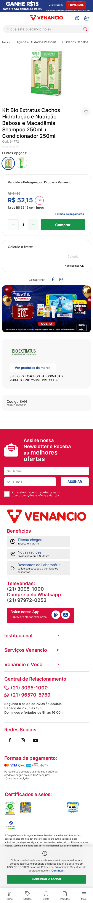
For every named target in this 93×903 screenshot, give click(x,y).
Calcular (73, 256)
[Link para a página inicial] (6, 42)
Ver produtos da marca (33, 368)
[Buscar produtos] (86, 29)
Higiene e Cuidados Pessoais (36, 42)
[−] (13, 224)
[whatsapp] (61, 279)
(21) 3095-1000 (25, 589)
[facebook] (53, 279)
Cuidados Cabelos (75, 42)
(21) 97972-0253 (26, 600)
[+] (33, 224)
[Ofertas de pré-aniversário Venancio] (46, 307)
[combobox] (46, 29)
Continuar (57, 870)
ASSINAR (74, 482)
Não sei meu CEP (75, 265)
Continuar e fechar (46, 879)
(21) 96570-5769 (30, 695)
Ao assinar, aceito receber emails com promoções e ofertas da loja (36, 494)
